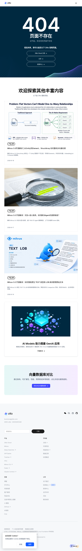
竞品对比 (7, 496)
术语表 (6, 510)
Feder (6, 468)
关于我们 (46, 481)
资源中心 (40, 64)
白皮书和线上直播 (9, 499)
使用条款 (7, 529)
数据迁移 (46, 453)
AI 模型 (6, 503)
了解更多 (40, 351)
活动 (44, 496)
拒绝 (20, 544)
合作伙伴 (46, 492)
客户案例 (7, 492)
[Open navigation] (76, 3)
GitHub (6, 507)
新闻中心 (46, 488)
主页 (40, 59)
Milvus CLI (7, 464)
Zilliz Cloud (7, 442)
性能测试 (46, 450)
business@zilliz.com (11, 419)
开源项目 (46, 446)
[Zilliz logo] (7, 3)
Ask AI (75, 546)
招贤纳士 (46, 485)
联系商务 (46, 499)
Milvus (6, 446)
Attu (5, 461)
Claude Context (9, 472)
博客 (5, 481)
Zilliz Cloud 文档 (40, 53)
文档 (44, 442)
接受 (29, 544)
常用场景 (7, 488)
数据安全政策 (29, 529)
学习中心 (7, 485)
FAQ (5, 514)
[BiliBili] (73, 413)
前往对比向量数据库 (40, 386)
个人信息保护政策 (17, 529)
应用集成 (46, 457)
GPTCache (7, 453)
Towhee (7, 457)
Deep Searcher (9, 450)
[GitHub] (77, 413)
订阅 (38, 431)
